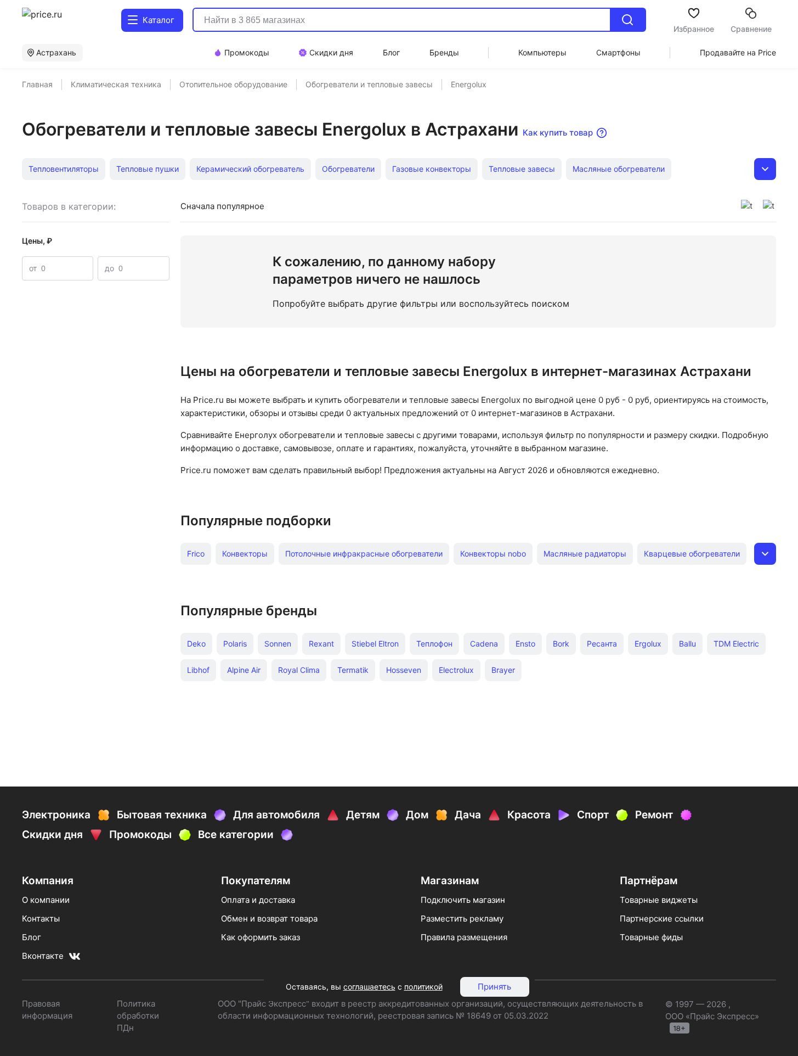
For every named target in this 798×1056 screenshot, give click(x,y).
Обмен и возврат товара (269, 918)
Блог (31, 937)
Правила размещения (464, 937)
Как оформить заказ (260, 937)
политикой (423, 986)
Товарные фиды (651, 937)
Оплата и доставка (258, 900)
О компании (46, 900)
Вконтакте (43, 956)
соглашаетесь (369, 986)
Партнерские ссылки (662, 918)
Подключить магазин (463, 900)
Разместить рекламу (462, 918)
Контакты (41, 918)
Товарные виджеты (659, 900)
